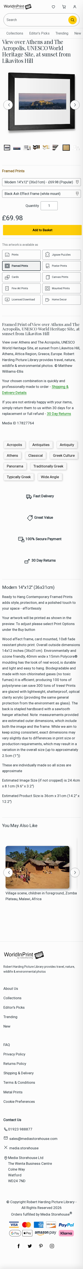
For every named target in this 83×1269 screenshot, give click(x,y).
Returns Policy (14, 1063)
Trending (62, 33)
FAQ (6, 1045)
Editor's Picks (39, 33)
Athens (12, 455)
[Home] (17, 6)
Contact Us (12, 1120)
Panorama (15, 466)
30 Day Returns (59, 413)
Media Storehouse (55, 1214)
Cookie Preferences (19, 1101)
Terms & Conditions (19, 1082)
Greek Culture (64, 455)
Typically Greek (19, 477)
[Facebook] (18, 1248)
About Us (10, 988)
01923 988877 (20, 1129)
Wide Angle (50, 477)
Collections (14, 33)
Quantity (32, 205)
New (77, 33)
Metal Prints (13, 1092)
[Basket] (64, 7)
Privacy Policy (14, 1054)
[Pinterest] (40, 1248)
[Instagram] (52, 1248)
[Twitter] (29, 1248)
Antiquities (41, 445)
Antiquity (67, 445)
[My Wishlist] (53, 7)
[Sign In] (75, 7)
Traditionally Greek (48, 466)
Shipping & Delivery (18, 1073)
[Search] (72, 20)
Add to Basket (42, 230)
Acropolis (14, 445)
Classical (35, 455)
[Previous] (8, 105)
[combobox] (36, 20)
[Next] (75, 105)
